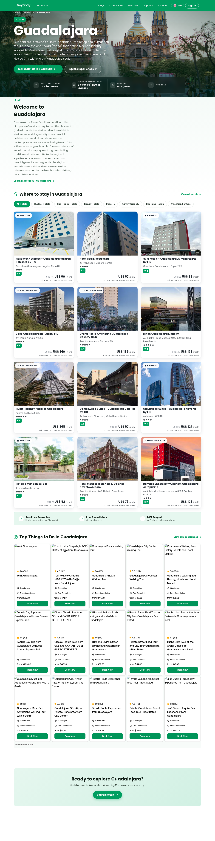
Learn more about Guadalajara (32, 180)
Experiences (116, 5)
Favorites (133, 5)
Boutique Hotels (155, 204)
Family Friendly (130, 204)
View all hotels (189, 194)
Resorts (110, 204)
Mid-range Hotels (67, 204)
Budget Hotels (42, 204)
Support (148, 5)
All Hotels (22, 204)
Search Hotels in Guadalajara (36, 69)
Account (163, 5)
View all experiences (186, 536)
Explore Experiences (81, 69)
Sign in (192, 5)
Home (17, 12)
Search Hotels (106, 794)
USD (180, 5)
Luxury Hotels (91, 204)
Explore (41, 5)
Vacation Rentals (181, 204)
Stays (101, 5)
